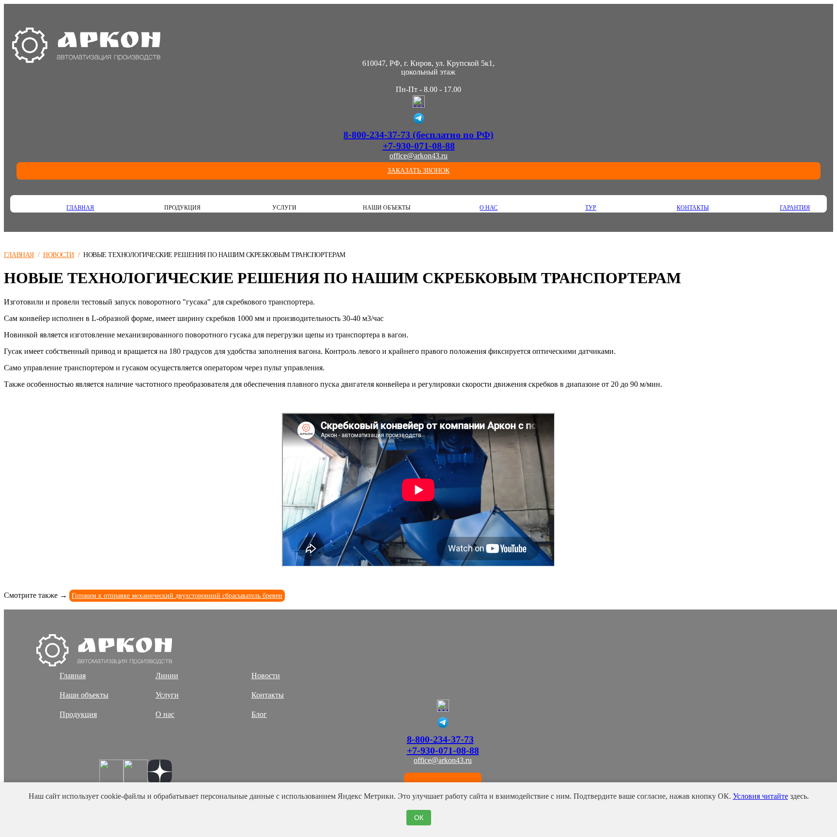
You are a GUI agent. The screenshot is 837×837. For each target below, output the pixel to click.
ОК (418, 818)
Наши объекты (84, 695)
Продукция (78, 714)
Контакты (693, 207)
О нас (488, 207)
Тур (590, 207)
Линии (166, 675)
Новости (58, 255)
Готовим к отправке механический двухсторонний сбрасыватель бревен (177, 595)
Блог (259, 714)
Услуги (167, 695)
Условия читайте (760, 796)
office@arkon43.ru (418, 156)
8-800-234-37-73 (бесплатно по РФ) (418, 134)
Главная (80, 207)
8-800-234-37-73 (440, 739)
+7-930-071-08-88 (419, 145)
